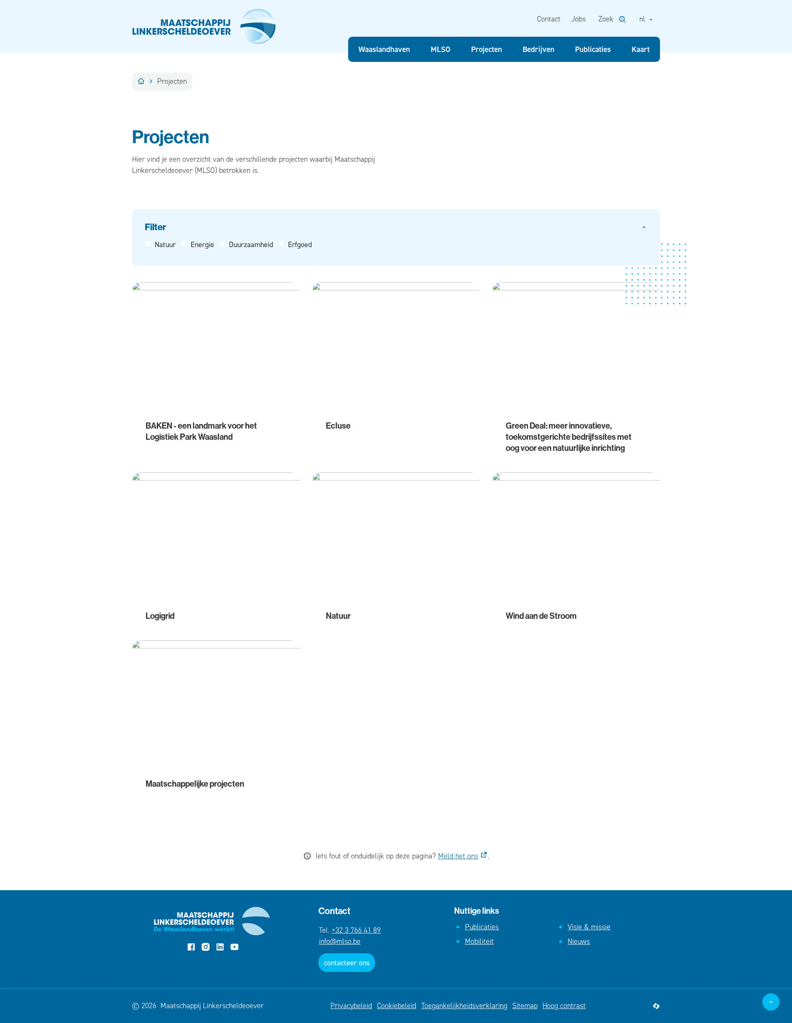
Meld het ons (458, 855)
